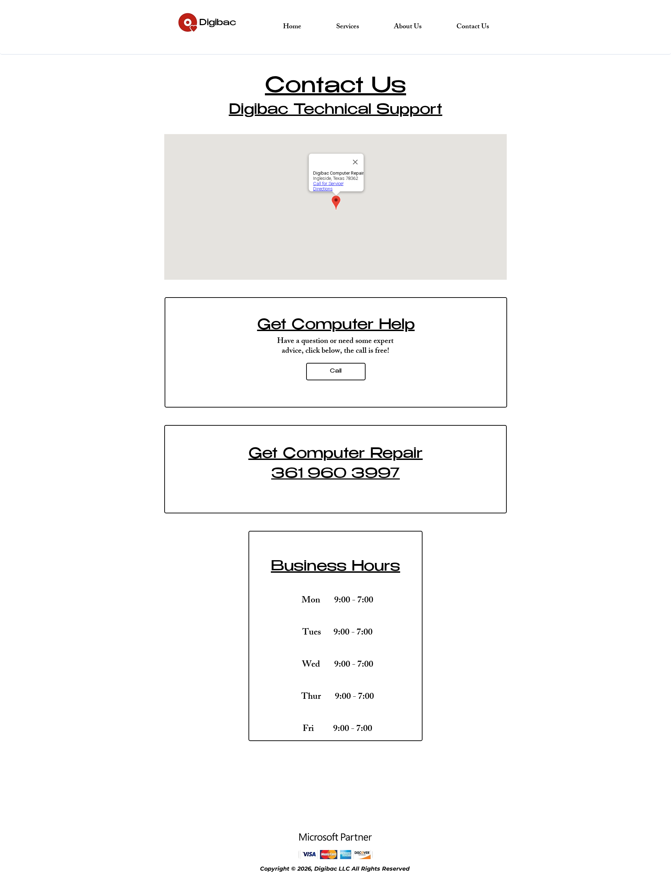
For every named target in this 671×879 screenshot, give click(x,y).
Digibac (217, 23)
